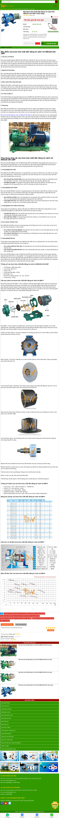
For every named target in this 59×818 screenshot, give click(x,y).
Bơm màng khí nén (6, 709)
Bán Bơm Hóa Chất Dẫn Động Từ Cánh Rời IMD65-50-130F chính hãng (35, 645)
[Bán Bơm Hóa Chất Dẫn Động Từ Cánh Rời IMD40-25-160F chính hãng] (8, 682)
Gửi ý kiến (50, 630)
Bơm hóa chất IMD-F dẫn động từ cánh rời (24, 9)
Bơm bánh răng (5, 703)
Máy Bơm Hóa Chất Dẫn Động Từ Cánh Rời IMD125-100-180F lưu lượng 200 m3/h (24, 613)
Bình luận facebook (21, 624)
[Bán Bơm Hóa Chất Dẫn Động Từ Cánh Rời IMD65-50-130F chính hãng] (8, 657)
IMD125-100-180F (4, 620)
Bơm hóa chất (11, 9)
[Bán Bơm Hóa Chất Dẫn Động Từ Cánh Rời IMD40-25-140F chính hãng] (8, 670)
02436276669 (16, 782)
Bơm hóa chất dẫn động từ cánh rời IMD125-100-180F (16, 115)
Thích (7, 640)
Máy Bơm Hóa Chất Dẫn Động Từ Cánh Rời (43, 618)
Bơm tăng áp (4, 721)
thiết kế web (28, 811)
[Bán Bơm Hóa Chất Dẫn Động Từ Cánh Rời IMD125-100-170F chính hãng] (8, 697)
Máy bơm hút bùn (6, 718)
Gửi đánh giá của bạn (7, 624)
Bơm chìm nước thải (7, 715)
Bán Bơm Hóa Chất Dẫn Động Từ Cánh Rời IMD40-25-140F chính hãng (35, 659)
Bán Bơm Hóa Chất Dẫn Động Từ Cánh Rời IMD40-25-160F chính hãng (35, 672)
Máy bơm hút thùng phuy (8, 730)
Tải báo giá (55, 16)
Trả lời (2, 640)
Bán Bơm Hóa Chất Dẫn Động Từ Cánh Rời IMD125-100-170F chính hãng (36, 685)
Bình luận (32, 15)
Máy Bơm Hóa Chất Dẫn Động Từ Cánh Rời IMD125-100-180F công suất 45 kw (19, 616)
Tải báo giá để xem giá (34, 20)
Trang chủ (4, 9)
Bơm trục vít (5, 724)
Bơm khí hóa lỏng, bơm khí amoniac (11, 743)
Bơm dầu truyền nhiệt (7, 736)
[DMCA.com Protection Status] (55, 809)
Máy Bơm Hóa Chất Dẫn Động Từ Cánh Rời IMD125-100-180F (15, 618)
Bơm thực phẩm (5, 727)
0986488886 (53, 32)
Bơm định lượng (5, 712)
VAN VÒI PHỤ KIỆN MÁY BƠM (8, 749)
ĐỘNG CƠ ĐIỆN (5, 746)
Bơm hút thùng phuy (7, 739)
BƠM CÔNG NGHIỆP (6, 733)
